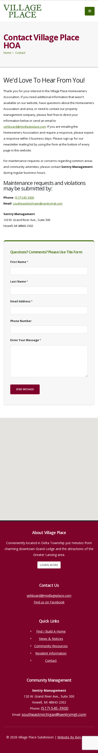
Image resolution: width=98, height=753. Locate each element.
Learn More (49, 565)
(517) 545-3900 (24, 197)
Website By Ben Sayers (74, 737)
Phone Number (20, 321)
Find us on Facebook (49, 602)
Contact (51, 660)
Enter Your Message (24, 340)
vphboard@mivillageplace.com (24, 127)
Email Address (20, 301)
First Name (18, 262)
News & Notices (51, 638)
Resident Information (51, 653)
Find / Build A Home (51, 631)
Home (7, 53)
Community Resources (51, 646)
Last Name (18, 281)
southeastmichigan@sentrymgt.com (37, 203)
